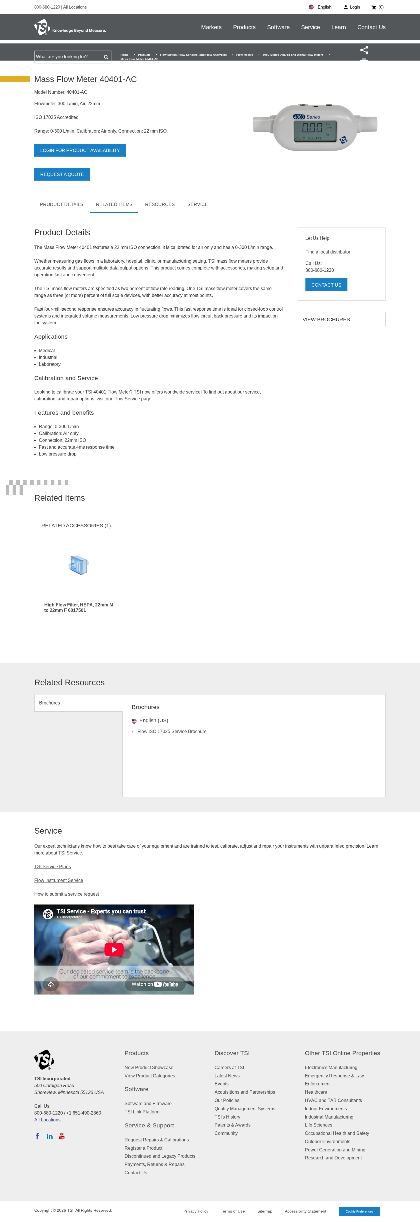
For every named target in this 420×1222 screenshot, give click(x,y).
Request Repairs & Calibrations (157, 1139)
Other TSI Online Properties (342, 1053)
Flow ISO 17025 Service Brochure (172, 731)
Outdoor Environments (327, 1141)
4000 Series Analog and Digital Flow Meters (293, 54)
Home (125, 54)
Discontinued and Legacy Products (160, 1156)
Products (244, 27)
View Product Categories (150, 1075)
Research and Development (333, 1157)
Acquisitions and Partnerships (245, 1092)
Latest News (227, 1075)
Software (278, 27)
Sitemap (264, 1211)
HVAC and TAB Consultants (333, 1100)
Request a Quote (62, 174)
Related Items (114, 204)
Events (222, 1083)
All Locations (75, 7)
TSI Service (70, 852)
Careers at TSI (229, 1067)
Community (226, 1133)
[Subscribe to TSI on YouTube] (61, 1136)
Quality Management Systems (245, 1108)
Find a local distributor (327, 251)
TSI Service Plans (52, 866)
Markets (211, 27)
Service (310, 27)
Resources (160, 204)
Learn (338, 27)
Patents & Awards (233, 1125)
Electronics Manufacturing (331, 1067)
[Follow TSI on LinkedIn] (50, 1136)
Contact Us (371, 27)
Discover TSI (232, 1053)
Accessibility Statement (305, 1211)
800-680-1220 (47, 7)
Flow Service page (132, 398)
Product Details (61, 204)
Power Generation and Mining (335, 1149)
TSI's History (227, 1117)
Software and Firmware (148, 1103)
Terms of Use (233, 1211)
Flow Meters (244, 54)
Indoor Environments (326, 1108)
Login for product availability (80, 150)
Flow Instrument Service (58, 880)
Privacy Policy (195, 1211)
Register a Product (143, 1148)
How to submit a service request (66, 894)
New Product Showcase (149, 1067)
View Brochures (326, 319)
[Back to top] (413, 1215)
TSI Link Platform (142, 1111)
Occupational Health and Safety (337, 1133)
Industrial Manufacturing (329, 1117)
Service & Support (149, 1125)
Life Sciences (318, 1125)
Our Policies (227, 1100)
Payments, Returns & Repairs (155, 1164)
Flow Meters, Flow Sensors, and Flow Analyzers (193, 54)
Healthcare (316, 1092)
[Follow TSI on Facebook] (37, 1136)
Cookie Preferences (359, 1211)
